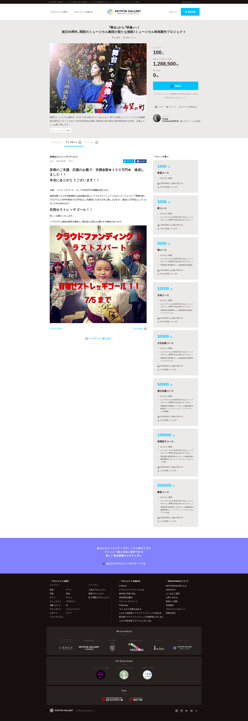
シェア (160, 107)
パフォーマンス (72, 609)
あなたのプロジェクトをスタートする (126, 563)
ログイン (173, 11)
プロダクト (71, 601)
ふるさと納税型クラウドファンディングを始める (139, 612)
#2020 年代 (170, 589)
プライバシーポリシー (175, 609)
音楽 (68, 593)
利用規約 (170, 605)
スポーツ (53, 612)
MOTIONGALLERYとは (176, 585)
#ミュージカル (56, 130)
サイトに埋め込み (189, 107)
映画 (52, 589)
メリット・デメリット (128, 601)
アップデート (73, 142)
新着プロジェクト (96, 593)
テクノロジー (55, 609)
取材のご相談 (172, 601)
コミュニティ (55, 601)
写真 (52, 593)
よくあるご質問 (173, 593)
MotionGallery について (191, 2)
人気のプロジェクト (97, 589)
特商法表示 (171, 612)
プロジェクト (57, 142)
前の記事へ (58, 328)
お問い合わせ (172, 597)
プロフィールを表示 (192, 121)
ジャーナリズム (56, 616)
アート (69, 589)
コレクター (91, 142)
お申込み (123, 585)
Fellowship (123, 605)
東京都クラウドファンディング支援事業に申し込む (139, 616)
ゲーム (69, 597)
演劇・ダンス (130, 37)
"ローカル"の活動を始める (130, 609)
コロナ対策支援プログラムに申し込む (135, 620)
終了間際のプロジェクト (98, 597)
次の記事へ (138, 328)
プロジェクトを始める (83, 11)
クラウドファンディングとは (131, 589)
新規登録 (192, 11)
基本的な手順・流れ (127, 593)
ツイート (173, 107)
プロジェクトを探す (59, 11)
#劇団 (68, 130)
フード (69, 612)
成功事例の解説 (126, 597)
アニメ (53, 597)
